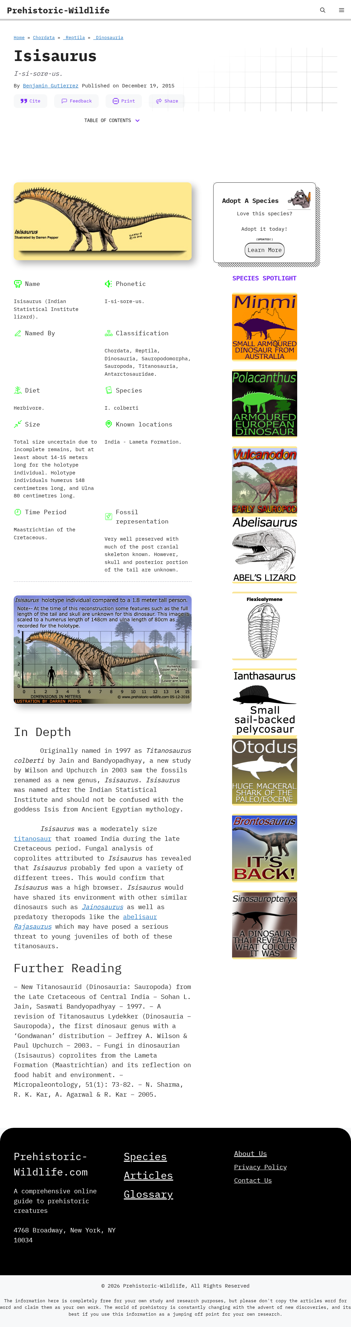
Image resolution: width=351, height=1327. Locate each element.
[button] (322, 10)
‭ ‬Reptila (74, 37)
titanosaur (32, 838)
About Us (250, 1153)
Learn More (264, 250)
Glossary (148, 1194)
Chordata (44, 37)
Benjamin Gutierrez (50, 85)
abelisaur (140, 917)
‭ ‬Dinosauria (108, 37)
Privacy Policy (260, 1167)
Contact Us (253, 1180)
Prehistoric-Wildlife (58, 10)
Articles (148, 1175)
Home (19, 37)
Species (145, 1156)
